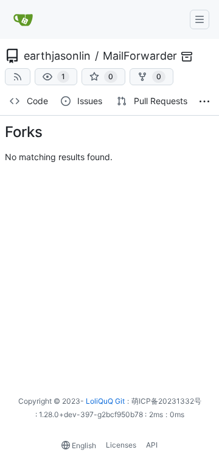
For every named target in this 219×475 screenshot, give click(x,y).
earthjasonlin (57, 55)
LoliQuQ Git (105, 401)
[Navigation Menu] (199, 19)
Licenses (121, 444)
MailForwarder (140, 55)
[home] (24, 19)
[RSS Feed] (17, 76)
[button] (56, 76)
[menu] (79, 445)
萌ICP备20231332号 (166, 401)
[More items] (204, 102)
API (152, 444)
